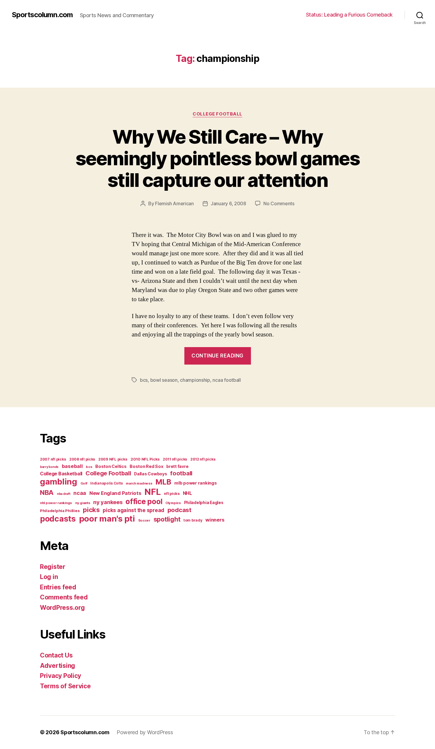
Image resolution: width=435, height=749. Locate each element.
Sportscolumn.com (42, 14)
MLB (163, 481)
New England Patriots (115, 493)
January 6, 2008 (228, 203)
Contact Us (56, 655)
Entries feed (58, 587)
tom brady (192, 520)
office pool (143, 501)
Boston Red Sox (146, 466)
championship (195, 380)
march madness (139, 483)
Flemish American (174, 203)
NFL (152, 492)
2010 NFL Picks (145, 459)
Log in (49, 576)
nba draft (63, 494)
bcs (144, 380)
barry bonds (49, 467)
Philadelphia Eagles (203, 502)
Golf (83, 483)
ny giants (82, 503)
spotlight (167, 519)
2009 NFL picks (112, 459)
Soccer (144, 520)
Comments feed (64, 597)
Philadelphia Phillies (60, 510)
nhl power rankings (56, 503)
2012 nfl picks (202, 459)
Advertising (57, 665)
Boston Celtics (110, 466)
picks (91, 510)
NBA (47, 492)
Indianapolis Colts (106, 483)
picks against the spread (133, 510)
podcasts (58, 518)
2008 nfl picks (82, 459)
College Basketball (61, 474)
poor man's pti (107, 519)
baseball (72, 466)
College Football (217, 114)
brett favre (177, 466)
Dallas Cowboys (150, 473)
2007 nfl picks (53, 459)
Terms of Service (65, 686)
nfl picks (172, 493)
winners (214, 520)
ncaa (79, 493)
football (181, 473)
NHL (187, 493)
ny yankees (107, 502)
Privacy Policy (60, 675)
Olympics (173, 503)
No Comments (278, 203)
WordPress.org (62, 607)
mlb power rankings (195, 482)
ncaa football (226, 380)
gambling (58, 482)
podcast (179, 510)
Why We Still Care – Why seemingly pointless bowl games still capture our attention (217, 158)
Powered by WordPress (145, 732)
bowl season (164, 380)
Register (52, 566)
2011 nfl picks (175, 459)
